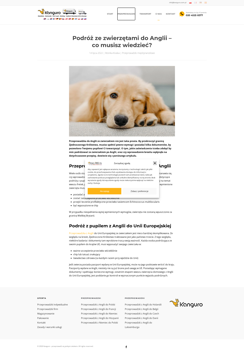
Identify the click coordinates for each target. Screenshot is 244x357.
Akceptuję (104, 191)
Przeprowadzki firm (47, 309)
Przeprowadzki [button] (126, 14)
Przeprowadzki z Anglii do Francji (98, 309)
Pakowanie (43, 318)
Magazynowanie (45, 313)
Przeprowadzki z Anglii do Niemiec (99, 313)
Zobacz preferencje (139, 191)
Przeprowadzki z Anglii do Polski (98, 304)
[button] (154, 163)
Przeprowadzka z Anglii (81, 233)
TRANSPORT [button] (145, 14)
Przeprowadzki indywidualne (52, 304)
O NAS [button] (158, 14)
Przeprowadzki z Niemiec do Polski (99, 322)
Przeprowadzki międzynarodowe (138, 53)
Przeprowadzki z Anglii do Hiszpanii (100, 318)
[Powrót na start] (62, 14)
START (110, 14)
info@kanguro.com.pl (177, 3)
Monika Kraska (112, 53)
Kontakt (41, 322)
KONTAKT (170, 14)
